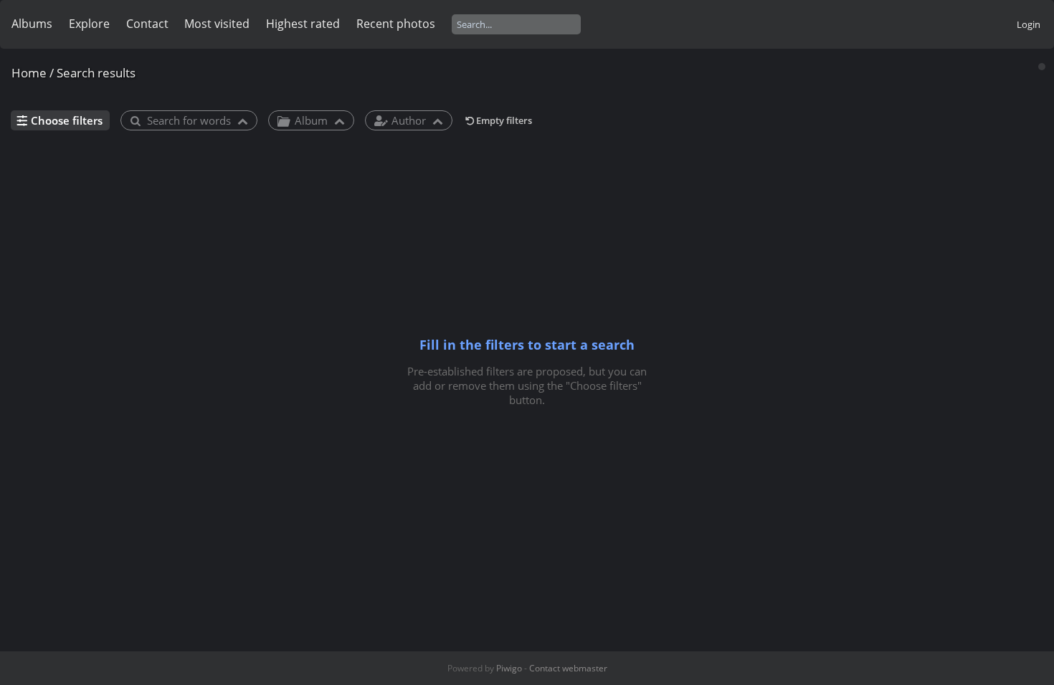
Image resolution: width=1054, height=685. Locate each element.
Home (29, 72)
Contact (147, 24)
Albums (31, 24)
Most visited (217, 24)
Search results (96, 72)
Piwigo (509, 668)
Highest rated (303, 24)
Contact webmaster (568, 668)
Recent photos (395, 24)
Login (1028, 24)
